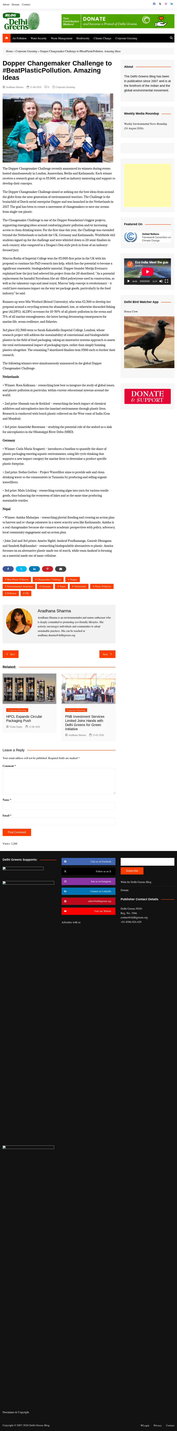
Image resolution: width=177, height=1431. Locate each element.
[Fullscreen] (166, 281)
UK (27, 593)
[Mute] (161, 281)
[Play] (128, 281)
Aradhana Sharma (14, 87)
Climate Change (102, 38)
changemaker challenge (49, 579)
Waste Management (61, 38)
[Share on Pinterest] (47, 569)
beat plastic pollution (17, 579)
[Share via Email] (60, 569)
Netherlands (80, 586)
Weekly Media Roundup (141, 113)
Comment (9, 766)
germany (46, 586)
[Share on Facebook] (8, 569)
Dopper (73, 579)
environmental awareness (20, 586)
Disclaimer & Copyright (16, 1412)
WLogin (145, 1425)
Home (9, 51)
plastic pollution (103, 586)
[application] (147, 271)
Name (7, 800)
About (6, 4)
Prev (12, 654)
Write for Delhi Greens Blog (136, 882)
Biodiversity (83, 38)
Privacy (158, 1425)
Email (7, 815)
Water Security (39, 38)
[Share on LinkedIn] (34, 569)
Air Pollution (19, 38)
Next (105, 654)
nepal (62, 586)
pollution (11, 593)
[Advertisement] (147, 185)
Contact (26, 4)
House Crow (131, 311)
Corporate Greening (126, 38)
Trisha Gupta (16, 726)
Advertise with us (71, 922)
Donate (16, 4)
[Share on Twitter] (21, 569)
